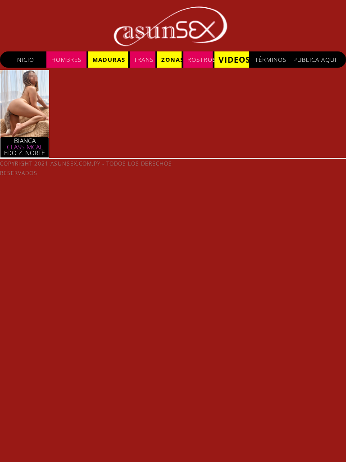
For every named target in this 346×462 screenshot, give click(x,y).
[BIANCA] (24, 135)
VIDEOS (234, 59)
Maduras (108, 59)
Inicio (24, 59)
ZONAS (171, 59)
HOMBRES (66, 59)
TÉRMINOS (271, 59)
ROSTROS (200, 59)
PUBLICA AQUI (315, 59)
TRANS (144, 59)
